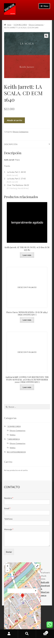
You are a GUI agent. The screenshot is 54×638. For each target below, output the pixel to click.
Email (7, 508)
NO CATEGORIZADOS (16, 452)
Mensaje (8, 529)
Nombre (8, 498)
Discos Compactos (36, 25)
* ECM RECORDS (20, 25)
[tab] (27, 144)
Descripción (10, 144)
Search (27, 633)
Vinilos (12, 435)
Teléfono (8, 519)
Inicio (9, 25)
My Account (9, 633)
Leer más (27, 255)
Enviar (9, 552)
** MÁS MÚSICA (13, 439)
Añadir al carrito (14, 120)
